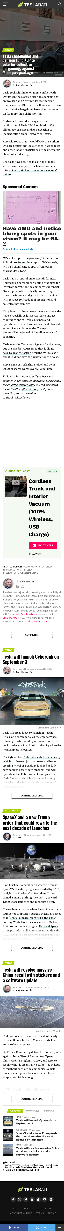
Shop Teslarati (19, 471)
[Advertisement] (32, 432)
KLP (20, 570)
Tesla (28, 570)
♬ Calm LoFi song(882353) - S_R (21, 1169)
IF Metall (9, 570)
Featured (46, 567)
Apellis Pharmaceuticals (19, 249)
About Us (28, 1208)
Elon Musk (31, 567)
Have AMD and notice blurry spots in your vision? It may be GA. (32, 233)
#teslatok (26, 1167)
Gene (18, 837)
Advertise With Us (21, 1213)
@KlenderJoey (29, 389)
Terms (40, 1213)
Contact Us (45, 1208)
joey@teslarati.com (22, 385)
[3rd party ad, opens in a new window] (32, 223)
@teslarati (9, 1162)
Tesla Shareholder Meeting (21, 573)
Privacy (53, 1213)
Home (15, 1208)
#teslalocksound (42, 1167)
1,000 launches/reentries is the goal (32, 918)
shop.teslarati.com (38, 621)
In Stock (52, 471)
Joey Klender (22, 85)
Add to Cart (45, 545)
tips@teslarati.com (17, 397)
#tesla (16, 1167)
